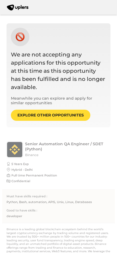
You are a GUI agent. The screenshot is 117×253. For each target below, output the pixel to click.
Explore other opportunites (50, 115)
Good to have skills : (22, 210)
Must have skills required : (27, 196)
